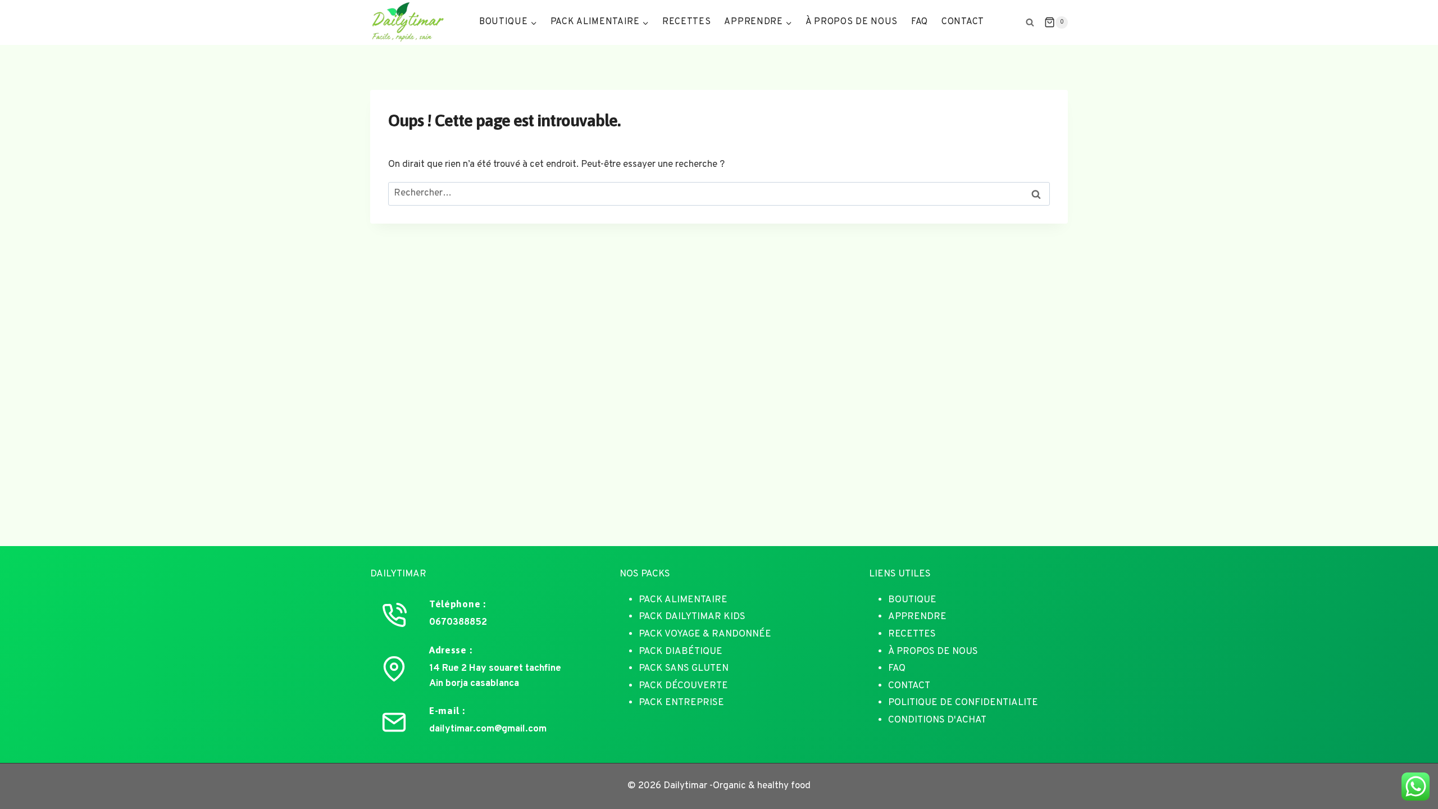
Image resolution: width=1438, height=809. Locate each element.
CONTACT (909, 686)
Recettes (686, 22)
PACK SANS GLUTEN (684, 668)
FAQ (919, 22)
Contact (962, 22)
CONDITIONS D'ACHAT (937, 720)
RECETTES (912, 634)
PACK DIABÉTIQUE (680, 652)
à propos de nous (852, 22)
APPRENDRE (917, 617)
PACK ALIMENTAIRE (683, 600)
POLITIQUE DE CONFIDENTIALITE (963, 703)
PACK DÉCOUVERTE (683, 686)
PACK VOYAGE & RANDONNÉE (705, 634)
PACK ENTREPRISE (681, 703)
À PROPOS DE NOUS (933, 652)
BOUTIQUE (912, 600)
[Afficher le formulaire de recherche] (1030, 22)
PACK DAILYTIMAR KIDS (692, 617)
